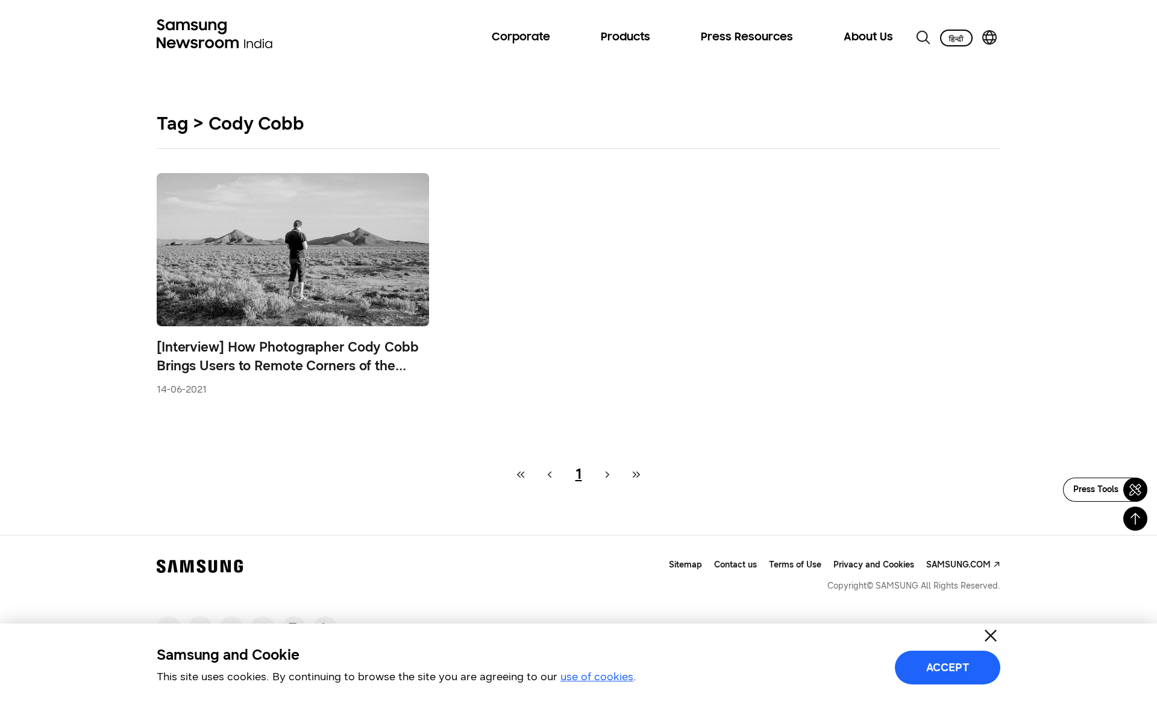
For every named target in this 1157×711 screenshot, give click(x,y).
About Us (868, 37)
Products (625, 37)
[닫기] (990, 635)
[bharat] (956, 38)
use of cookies (596, 676)
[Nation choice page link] (989, 37)
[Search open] (923, 37)
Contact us (735, 565)
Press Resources (747, 37)
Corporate (521, 37)
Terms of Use (795, 565)
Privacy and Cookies (873, 565)
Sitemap (685, 565)
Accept (947, 667)
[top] (1135, 519)
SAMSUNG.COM (958, 565)
